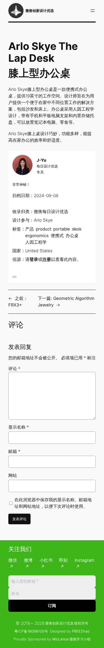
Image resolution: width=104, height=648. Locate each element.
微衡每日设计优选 (51, 211)
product (43, 229)
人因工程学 (36, 242)
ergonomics (37, 235)
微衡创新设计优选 (39, 10)
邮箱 (14, 451)
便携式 (57, 235)
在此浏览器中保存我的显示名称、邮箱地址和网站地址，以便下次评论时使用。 (53, 503)
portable (61, 229)
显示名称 (18, 427)
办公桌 (72, 235)
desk (77, 229)
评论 (14, 368)
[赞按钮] (14, 277)
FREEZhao (81, 631)
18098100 (35, 631)
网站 (12, 475)
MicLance (60, 639)
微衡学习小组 (80, 639)
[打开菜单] (93, 11)
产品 (29, 229)
